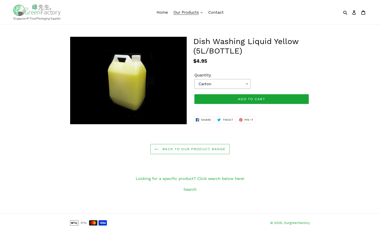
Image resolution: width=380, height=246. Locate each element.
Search (190, 189)
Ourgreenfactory (297, 223)
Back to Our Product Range (193, 149)
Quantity (202, 75)
